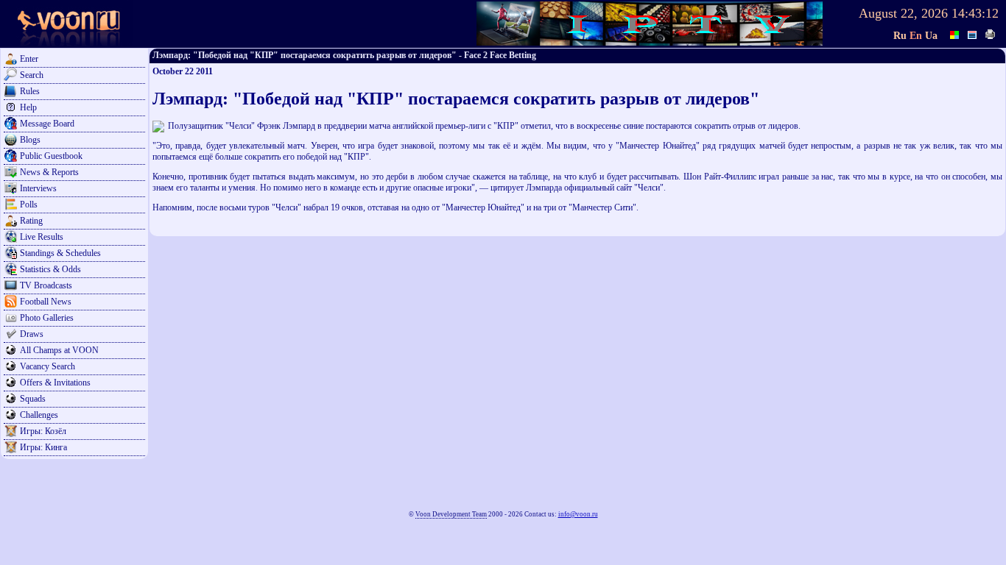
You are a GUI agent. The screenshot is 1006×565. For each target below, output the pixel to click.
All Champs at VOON (59, 350)
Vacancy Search (47, 366)
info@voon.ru (578, 514)
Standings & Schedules (60, 253)
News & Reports (49, 172)
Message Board (47, 123)
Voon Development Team (451, 514)
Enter (29, 59)
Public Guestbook (51, 156)
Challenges (39, 415)
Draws (31, 334)
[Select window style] (972, 33)
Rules (30, 91)
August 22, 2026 (903, 13)
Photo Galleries (47, 318)
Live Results (41, 237)
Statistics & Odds (50, 269)
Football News (45, 301)
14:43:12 (975, 13)
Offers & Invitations (55, 382)
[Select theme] (955, 33)
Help (28, 107)
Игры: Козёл (43, 431)
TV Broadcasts (46, 285)
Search (31, 75)
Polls (29, 204)
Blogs (30, 140)
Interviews (38, 188)
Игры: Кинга (43, 447)
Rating (31, 221)
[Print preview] (990, 33)
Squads (33, 399)
